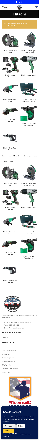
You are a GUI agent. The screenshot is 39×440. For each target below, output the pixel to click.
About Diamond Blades (9, 350)
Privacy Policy (6, 372)
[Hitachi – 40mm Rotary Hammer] (10, 138)
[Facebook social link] (16, 2)
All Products (6, 354)
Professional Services (8, 361)
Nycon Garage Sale (8, 358)
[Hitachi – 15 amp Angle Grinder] (10, 89)
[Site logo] (19, 7)
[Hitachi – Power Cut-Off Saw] (10, 40)
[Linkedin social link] (22, 2)
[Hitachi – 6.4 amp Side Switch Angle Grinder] (29, 89)
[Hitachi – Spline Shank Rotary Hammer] (29, 113)
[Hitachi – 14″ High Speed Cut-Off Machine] (29, 40)
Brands (10, 156)
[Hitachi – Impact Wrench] (29, 65)
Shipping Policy (6, 365)
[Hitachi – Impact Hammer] (10, 65)
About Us (5, 347)
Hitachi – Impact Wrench (28, 75)
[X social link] (19, 2)
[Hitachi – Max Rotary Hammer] (10, 111)
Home (3, 156)
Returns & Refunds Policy (10, 368)
